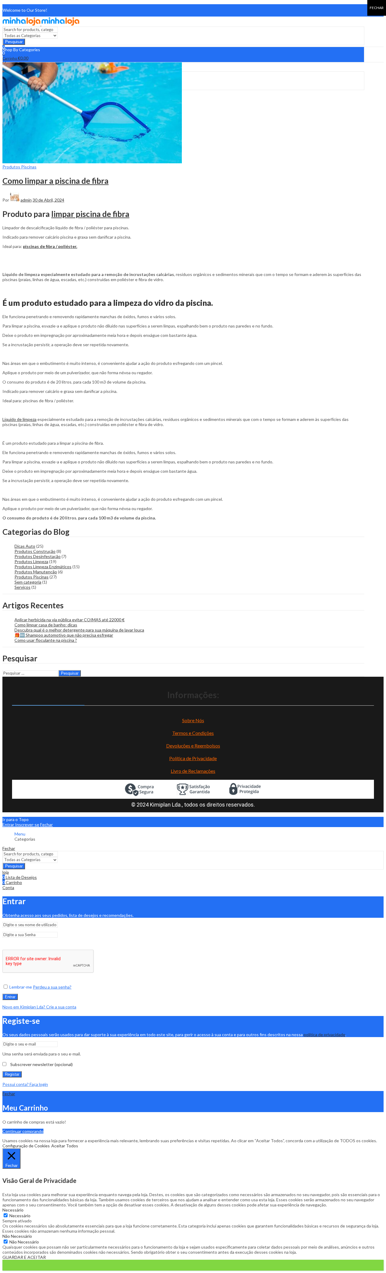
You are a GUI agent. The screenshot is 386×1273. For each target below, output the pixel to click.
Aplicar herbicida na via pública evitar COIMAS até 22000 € (69, 619)
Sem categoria (27, 582)
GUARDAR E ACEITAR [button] (24, 1257)
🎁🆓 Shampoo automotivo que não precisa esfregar (63, 635)
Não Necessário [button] (17, 1236)
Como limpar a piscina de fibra (55, 181)
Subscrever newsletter (41, 1064)
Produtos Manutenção (35, 571)
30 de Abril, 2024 (48, 199)
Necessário (19, 1215)
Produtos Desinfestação (37, 556)
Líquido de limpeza (19, 419)
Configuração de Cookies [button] (26, 1145)
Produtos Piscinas (19, 166)
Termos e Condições (193, 733)
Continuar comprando (22, 1131)
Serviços (22, 587)
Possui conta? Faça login (25, 1084)
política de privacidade (324, 1034)
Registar (12, 1074)
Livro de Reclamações (193, 771)
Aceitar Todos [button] (64, 1145)
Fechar (46, 824)
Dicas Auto (24, 546)
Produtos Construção (34, 551)
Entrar (10, 997)
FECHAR (377, 7)
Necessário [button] (13, 1209)
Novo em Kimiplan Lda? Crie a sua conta (39, 1006)
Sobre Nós (193, 720)
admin (26, 199)
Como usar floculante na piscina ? (45, 640)
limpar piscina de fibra (90, 214)
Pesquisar (14, 41)
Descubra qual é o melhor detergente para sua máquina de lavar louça (79, 629)
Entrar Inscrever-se (20, 824)
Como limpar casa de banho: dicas (45, 624)
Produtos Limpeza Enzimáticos (42, 566)
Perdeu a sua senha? (52, 986)
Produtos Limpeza (31, 561)
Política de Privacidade (193, 758)
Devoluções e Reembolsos (193, 745)
